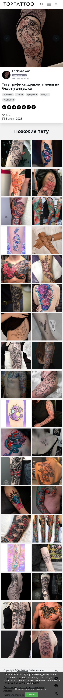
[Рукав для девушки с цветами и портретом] (47, 529)
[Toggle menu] (49, 4)
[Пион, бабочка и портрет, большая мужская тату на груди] (16, 269)
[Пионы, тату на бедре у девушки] (47, 384)
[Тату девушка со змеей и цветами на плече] (16, 615)
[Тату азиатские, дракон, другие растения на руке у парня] (47, 211)
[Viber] (24, 107)
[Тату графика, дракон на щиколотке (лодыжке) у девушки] (47, 326)
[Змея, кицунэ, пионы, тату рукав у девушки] (47, 355)
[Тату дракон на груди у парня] (16, 442)
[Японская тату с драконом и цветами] (47, 500)
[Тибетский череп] (16, 586)
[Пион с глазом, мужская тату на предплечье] (47, 557)
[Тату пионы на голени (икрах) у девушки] (16, 500)
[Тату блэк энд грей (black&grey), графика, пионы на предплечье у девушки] (16, 297)
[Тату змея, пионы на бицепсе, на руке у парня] (16, 211)
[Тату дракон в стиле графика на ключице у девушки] (47, 442)
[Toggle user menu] (55, 4)
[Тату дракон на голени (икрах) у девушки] (16, 240)
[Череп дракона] (16, 644)
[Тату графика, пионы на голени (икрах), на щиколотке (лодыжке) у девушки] (47, 269)
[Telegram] (14, 107)
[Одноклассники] (9, 107)
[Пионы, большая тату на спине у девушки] (47, 297)
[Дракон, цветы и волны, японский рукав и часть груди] (16, 384)
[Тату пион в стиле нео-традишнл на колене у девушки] (16, 182)
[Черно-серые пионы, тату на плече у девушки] (47, 644)
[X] (19, 107)
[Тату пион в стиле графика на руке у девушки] (47, 413)
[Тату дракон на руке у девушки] (16, 557)
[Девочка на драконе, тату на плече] (47, 586)
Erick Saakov (21, 71)
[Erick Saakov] (6, 75)
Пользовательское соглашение (31, 689)
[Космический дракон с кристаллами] (47, 153)
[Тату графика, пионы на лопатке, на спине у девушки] (47, 471)
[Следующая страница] (55, 38)
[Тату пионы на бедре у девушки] (47, 182)
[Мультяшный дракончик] (16, 413)
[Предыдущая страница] (7, 38)
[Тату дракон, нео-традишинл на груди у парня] (47, 615)
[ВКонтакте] (4, 107)
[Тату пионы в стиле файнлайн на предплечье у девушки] (47, 240)
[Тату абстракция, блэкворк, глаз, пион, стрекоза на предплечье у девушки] (16, 471)
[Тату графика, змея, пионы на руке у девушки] (16, 153)
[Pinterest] (33, 107)
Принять (31, 694)
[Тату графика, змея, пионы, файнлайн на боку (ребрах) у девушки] (16, 326)
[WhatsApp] (29, 107)
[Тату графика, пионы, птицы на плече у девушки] (16, 355)
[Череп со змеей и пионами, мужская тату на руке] (16, 529)
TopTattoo (22, 670)
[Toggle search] (42, 4)
